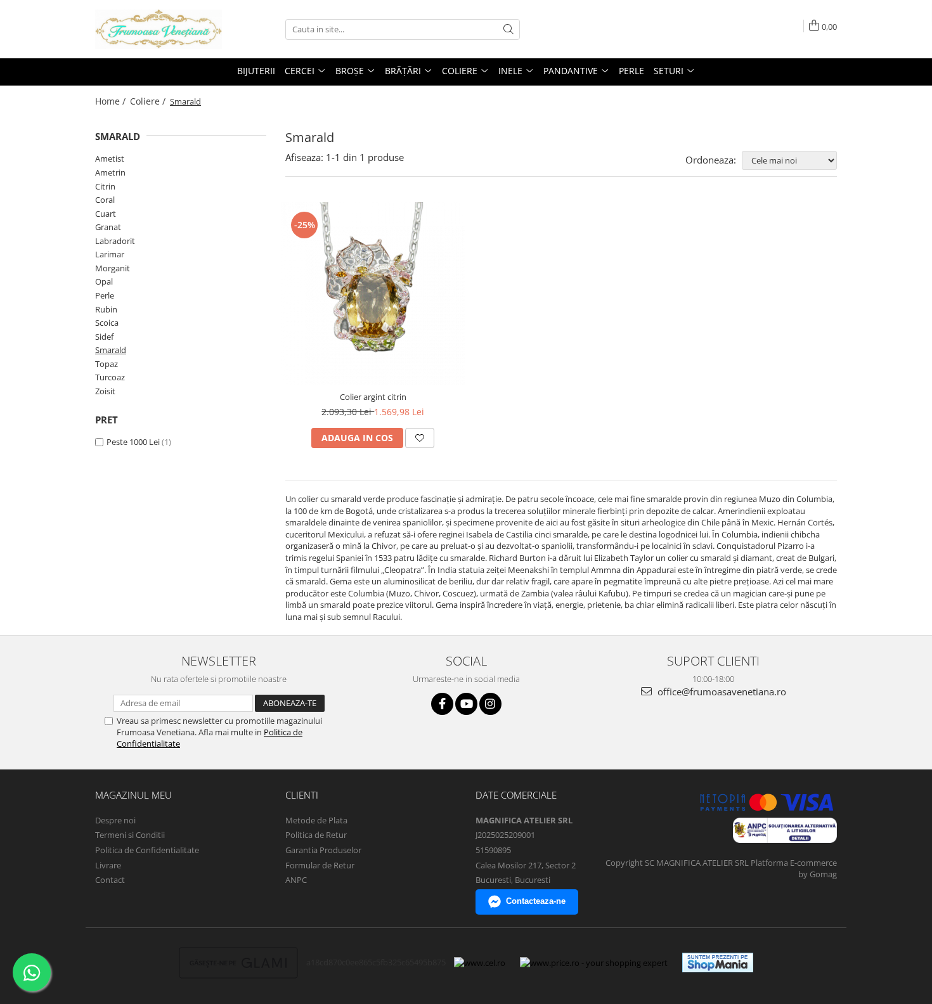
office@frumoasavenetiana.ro (720, 691)
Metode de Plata (316, 820)
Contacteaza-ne (536, 901)
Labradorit (115, 241)
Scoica (107, 322)
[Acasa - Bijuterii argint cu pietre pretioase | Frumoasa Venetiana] (158, 29)
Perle (104, 295)
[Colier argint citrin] (373, 293)
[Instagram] (490, 704)
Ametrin (110, 172)
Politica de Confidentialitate (147, 850)
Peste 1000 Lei (133, 441)
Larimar (109, 254)
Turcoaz (110, 377)
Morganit (112, 268)
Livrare (108, 865)
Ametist (109, 158)
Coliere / (149, 101)
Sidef (104, 336)
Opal (104, 281)
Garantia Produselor (323, 850)
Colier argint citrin (373, 396)
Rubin (106, 309)
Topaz (106, 364)
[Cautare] (508, 29)
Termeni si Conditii (130, 834)
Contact (110, 879)
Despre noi (115, 820)
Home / (111, 101)
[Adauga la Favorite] (419, 438)
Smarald (110, 350)
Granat (108, 227)
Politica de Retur (316, 834)
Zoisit (105, 391)
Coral (105, 199)
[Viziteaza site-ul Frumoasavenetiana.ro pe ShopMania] (717, 962)
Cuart (105, 213)
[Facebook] (442, 704)
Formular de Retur (319, 865)
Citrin (105, 186)
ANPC (296, 879)
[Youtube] (466, 704)
